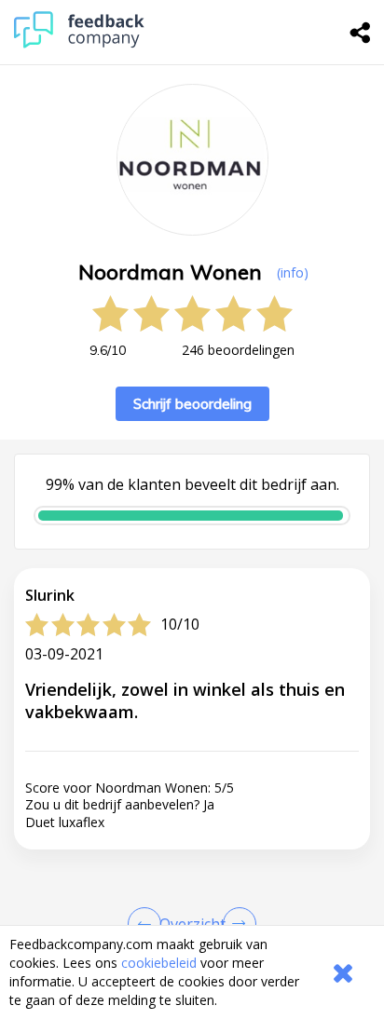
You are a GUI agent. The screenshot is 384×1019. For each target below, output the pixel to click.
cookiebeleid (159, 962)
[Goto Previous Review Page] (148, 924)
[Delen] (360, 33)
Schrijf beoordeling (192, 404)
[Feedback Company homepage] (79, 43)
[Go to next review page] (235, 924)
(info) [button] (293, 272)
